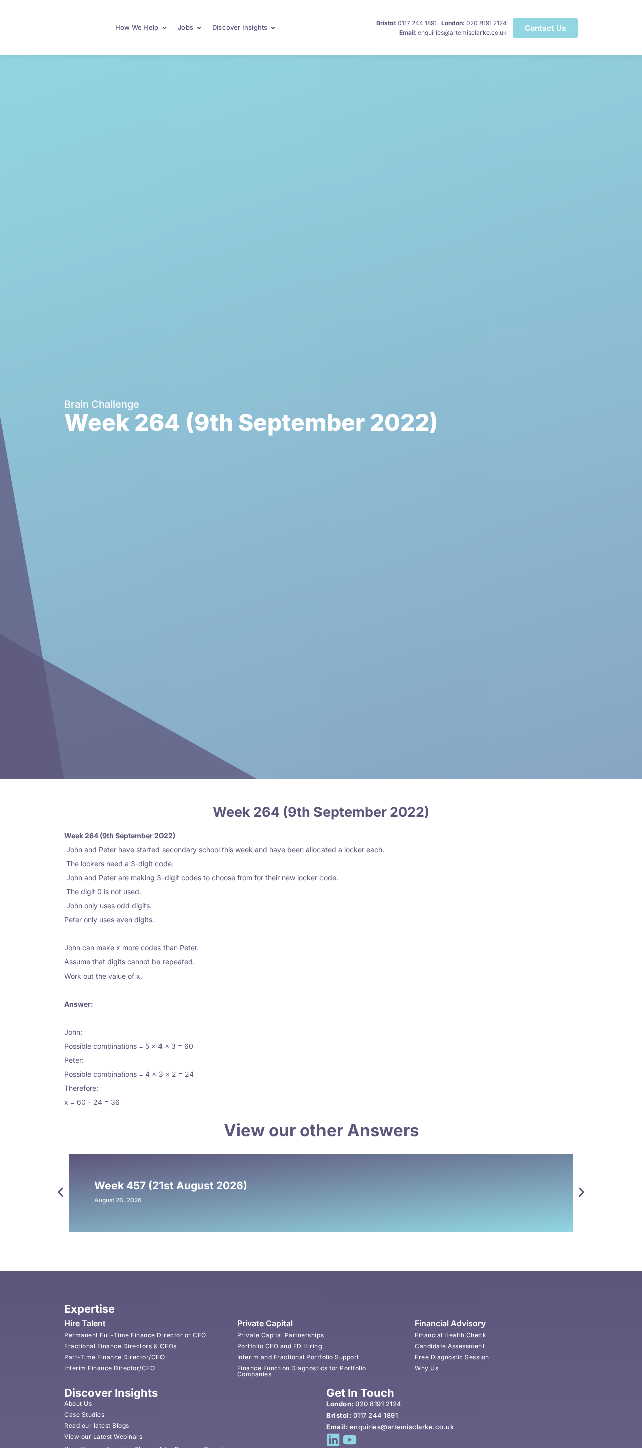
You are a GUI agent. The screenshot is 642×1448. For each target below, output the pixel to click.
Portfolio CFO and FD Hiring (280, 1346)
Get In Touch (360, 1392)
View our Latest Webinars (103, 1436)
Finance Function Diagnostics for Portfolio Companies (301, 1371)
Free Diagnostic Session (452, 1357)
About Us (78, 1403)
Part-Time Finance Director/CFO (114, 1357)
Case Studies (84, 1414)
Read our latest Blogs (96, 1425)
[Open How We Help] (164, 28)
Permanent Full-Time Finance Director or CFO (135, 1335)
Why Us (426, 1368)
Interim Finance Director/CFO (109, 1368)
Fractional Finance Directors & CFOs (120, 1346)
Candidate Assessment (450, 1346)
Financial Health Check (450, 1335)
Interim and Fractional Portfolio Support (298, 1357)
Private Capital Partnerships (280, 1335)
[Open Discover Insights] (273, 28)
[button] (60, 1192)
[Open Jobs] (199, 28)
